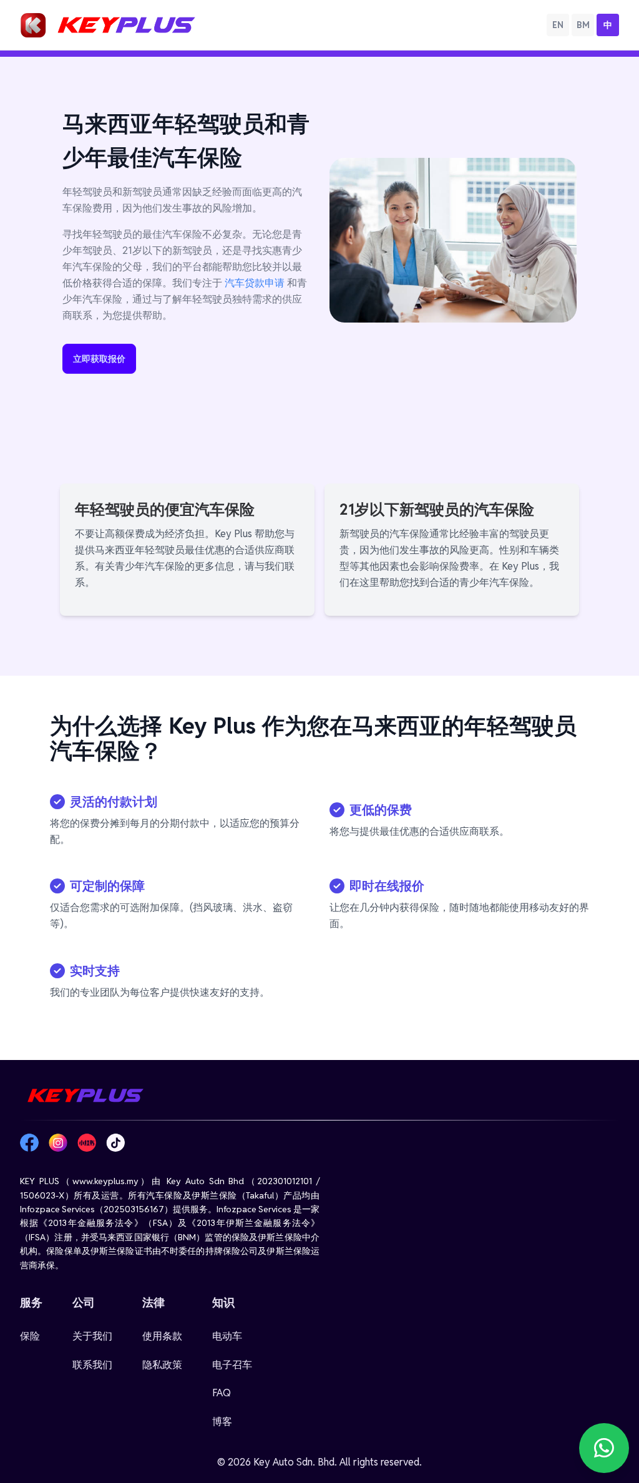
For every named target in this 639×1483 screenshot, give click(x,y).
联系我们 (92, 1364)
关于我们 (92, 1336)
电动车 (227, 1336)
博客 (222, 1421)
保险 (30, 1336)
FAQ (221, 1392)
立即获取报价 (99, 358)
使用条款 (162, 1336)
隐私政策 (162, 1364)
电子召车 (232, 1364)
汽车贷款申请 (255, 282)
